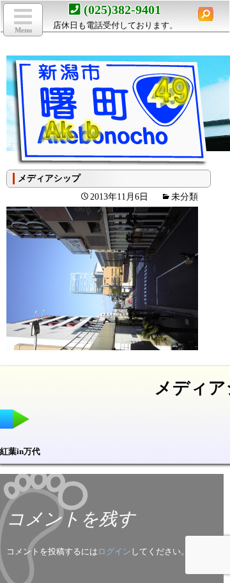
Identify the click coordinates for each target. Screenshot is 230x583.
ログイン (114, 551)
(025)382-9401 (122, 10)
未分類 (184, 197)
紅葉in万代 (20, 451)
